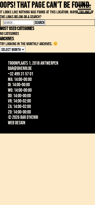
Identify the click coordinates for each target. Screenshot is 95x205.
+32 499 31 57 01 (20, 73)
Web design (16, 122)
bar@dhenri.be (20, 68)
